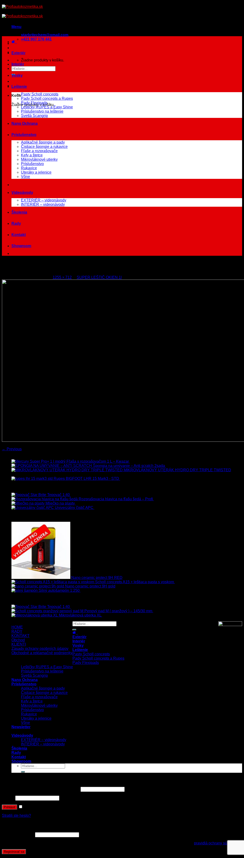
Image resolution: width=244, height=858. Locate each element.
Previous (12, 449)
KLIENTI (18, 644)
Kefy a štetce (32, 155)
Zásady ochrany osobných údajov (39, 649)
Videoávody (22, 193)
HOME (17, 627)
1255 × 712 (62, 277)
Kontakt (18, 235)
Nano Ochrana (24, 123)
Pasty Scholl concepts (39, 94)
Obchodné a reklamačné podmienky (41, 653)
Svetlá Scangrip (34, 116)
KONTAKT (20, 636)
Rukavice (29, 168)
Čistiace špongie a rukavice (44, 147)
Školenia (19, 212)
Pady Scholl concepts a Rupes (47, 98)
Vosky (17, 75)
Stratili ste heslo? (16, 815)
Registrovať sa (14, 851)
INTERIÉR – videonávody (43, 204)
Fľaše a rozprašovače (39, 151)
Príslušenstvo (23, 135)
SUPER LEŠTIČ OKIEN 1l (99, 277)
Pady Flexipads (34, 103)
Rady (16, 223)
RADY (16, 631)
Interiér (17, 64)
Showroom (21, 246)
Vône (25, 177)
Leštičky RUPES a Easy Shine (47, 107)
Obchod (18, 640)
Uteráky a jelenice (36, 172)
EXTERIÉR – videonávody (43, 200)
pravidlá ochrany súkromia (216, 843)
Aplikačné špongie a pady (43, 142)
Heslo (8, 798)
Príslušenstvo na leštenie (42, 111)
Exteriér (18, 53)
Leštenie (19, 87)
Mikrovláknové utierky (39, 159)
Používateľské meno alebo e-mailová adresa (41, 789)
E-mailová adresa (18, 835)
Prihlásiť (9, 807)
